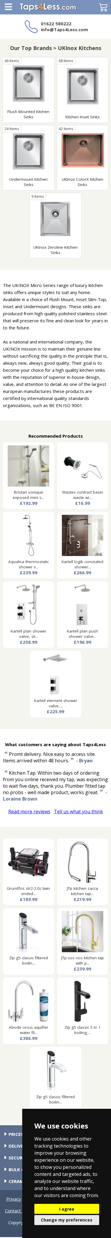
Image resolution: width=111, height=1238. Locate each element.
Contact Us (16, 1211)
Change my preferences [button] (66, 1220)
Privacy (13, 1199)
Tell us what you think (78, 811)
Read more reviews (29, 811)
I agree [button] (66, 1209)
